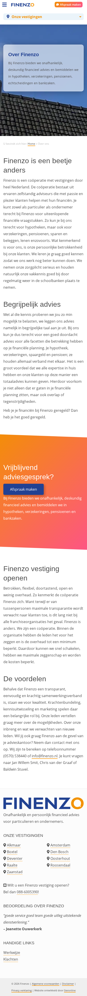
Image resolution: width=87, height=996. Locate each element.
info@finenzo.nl (45, 755)
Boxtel (12, 851)
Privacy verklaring (21, 990)
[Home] (15, 4)
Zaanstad (15, 871)
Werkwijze (11, 952)
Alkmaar (14, 845)
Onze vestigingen (27, 16)
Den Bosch (59, 851)
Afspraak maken (70, 4)
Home (31, 144)
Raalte (12, 865)
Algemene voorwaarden (45, 983)
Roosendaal (60, 865)
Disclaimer (68, 983)
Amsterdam (60, 845)
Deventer (15, 858)
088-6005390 (27, 891)
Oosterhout (60, 858)
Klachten (10, 959)
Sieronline (70, 990)
